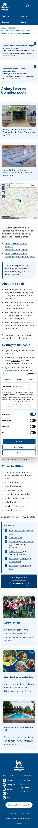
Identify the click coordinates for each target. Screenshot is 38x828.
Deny (19, 453)
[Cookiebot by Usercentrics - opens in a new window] (27, 374)
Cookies (8, 818)
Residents (6, 16)
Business (5, 22)
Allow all (19, 441)
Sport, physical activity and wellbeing (15, 31)
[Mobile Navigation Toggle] (34, 6)
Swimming (5, 33)
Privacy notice (28, 818)
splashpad (9, 234)
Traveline (15, 360)
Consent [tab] (7, 379)
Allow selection (19, 447)
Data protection (17, 818)
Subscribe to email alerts (17, 805)
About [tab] (31, 379)
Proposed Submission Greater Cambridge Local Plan (15, 70)
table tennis (15, 510)
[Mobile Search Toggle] (27, 6)
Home (3, 28)
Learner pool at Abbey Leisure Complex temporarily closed (19, 47)
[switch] (33, 420)
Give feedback (17, 583)
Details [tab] (19, 379)
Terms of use (19, 824)
